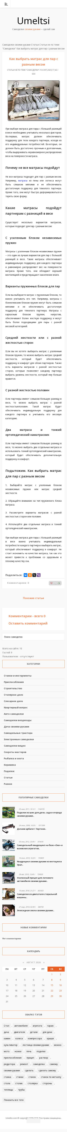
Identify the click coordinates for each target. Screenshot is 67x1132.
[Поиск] (63, 4)
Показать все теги (14, 1099)
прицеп (30, 1057)
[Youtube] (54, 3)
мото (7, 1051)
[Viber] (39, 575)
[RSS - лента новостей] (58, 3)
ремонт (24, 1064)
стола (7, 1083)
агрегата (37, 1025)
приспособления (13, 1057)
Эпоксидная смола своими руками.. (35, 910)
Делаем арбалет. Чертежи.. (31, 828)
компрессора (35, 1038)
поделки (41, 1051)
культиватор (10, 1044)
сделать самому (47, 1070)
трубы (21, 1089)
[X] (34, 575)
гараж (50, 1025)
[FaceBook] (50, 3)
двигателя (19, 1032)
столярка (33, 1083)
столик (19, 1083)
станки (19, 1076)
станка (7, 1076)
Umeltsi (33, 20)
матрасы (22, 180)
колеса (19, 1038)
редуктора (9, 1064)
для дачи (47, 1032)
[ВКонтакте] (46, 3)
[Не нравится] (51, 583)
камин (7, 1038)
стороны (47, 1083)
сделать (29, 1070)
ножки (18, 1051)
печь (28, 1051)
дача (6, 1032)
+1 (55, 583)
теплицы (8, 1089)
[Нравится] (59, 583)
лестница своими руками (36, 1044)
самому (54, 1064)
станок (32, 1076)
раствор (43, 1057)
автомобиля (21, 1025)
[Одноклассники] (30, 575)
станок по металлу (51, 1076)
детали (34, 1032)
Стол (6, 1025)
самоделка (39, 1064)
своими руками (12, 1070)
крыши (50, 1038)
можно (57, 1044)
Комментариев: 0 (18, 582)
